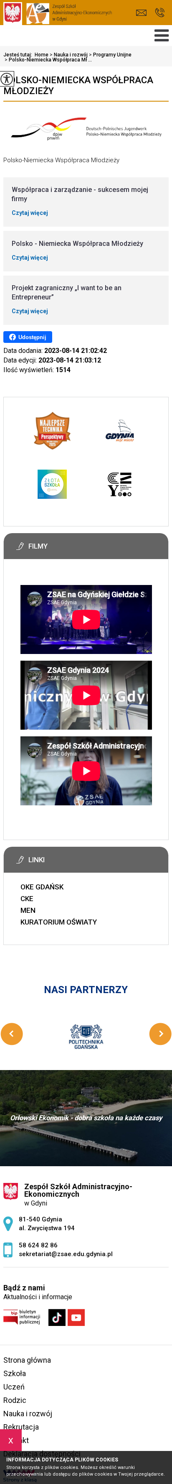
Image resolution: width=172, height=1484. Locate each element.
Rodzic (14, 1400)
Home (41, 54)
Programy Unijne (110, 54)
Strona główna (27, 1360)
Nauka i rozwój (69, 54)
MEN (27, 910)
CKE (26, 898)
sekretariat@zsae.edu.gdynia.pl (143, 13)
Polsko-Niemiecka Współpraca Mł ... (48, 59)
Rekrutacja (21, 1427)
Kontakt (16, 1440)
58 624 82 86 (160, 13)
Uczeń (14, 1386)
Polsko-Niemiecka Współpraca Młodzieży (78, 85)
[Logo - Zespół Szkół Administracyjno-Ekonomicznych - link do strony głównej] (57, 16)
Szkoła (14, 1373)
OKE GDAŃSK (41, 887)
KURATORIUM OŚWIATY (58, 922)
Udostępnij (32, 337)
